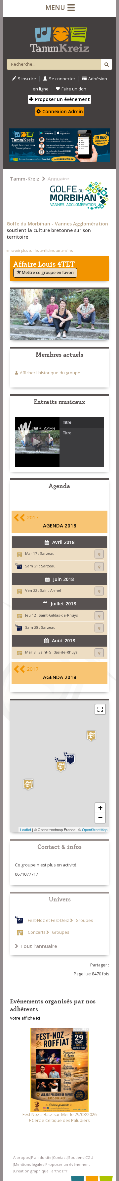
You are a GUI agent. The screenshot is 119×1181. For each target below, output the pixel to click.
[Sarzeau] (61, 766)
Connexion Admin (62, 111)
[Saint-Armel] (91, 736)
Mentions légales (29, 1164)
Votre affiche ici (25, 1018)
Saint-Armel (50, 590)
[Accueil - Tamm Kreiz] (59, 37)
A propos (21, 1157)
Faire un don (73, 89)
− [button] (100, 818)
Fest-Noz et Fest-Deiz (48, 920)
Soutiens (76, 1157)
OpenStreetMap (94, 829)
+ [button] (100, 808)
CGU (89, 1157)
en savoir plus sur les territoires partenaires (40, 250)
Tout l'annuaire (38, 946)
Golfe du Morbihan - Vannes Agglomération (57, 223)
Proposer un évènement (62, 99)
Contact (60, 1157)
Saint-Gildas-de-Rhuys (58, 615)
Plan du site (41, 1157)
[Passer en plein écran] (100, 709)
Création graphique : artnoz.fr (40, 1170)
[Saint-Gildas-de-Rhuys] (27, 785)
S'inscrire (27, 79)
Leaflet (25, 829)
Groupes (84, 920)
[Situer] (99, 554)
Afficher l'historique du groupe (50, 373)
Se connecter (62, 79)
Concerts (36, 932)
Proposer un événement (67, 1164)
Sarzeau (47, 553)
